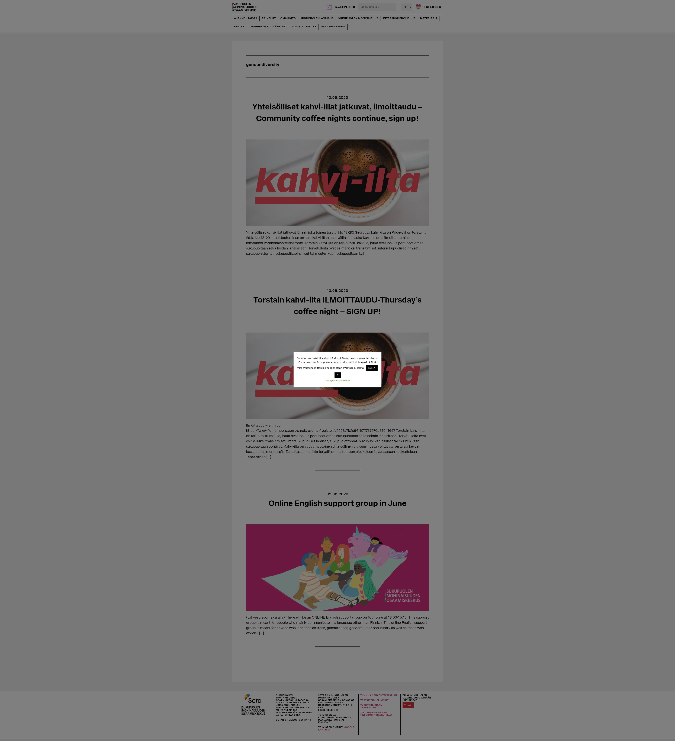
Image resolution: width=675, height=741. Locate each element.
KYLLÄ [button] (371, 368)
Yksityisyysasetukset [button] (337, 380)
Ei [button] (338, 375)
